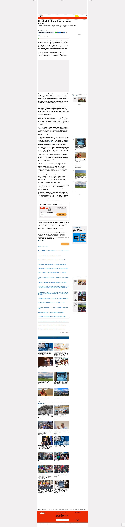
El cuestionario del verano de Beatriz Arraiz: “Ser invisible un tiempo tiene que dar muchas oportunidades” (45, 398)
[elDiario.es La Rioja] (46, 513)
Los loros (56, 366)
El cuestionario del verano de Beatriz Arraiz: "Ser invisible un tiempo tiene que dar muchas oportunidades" (80, 160)
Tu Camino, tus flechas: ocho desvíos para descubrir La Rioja (45, 382)
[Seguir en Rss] (78, 520)
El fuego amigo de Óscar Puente (44, 366)
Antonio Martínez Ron (57, 355)
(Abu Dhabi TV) (51, 141)
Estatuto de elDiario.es (59, 523)
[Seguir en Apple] (76, 513)
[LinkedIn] (64, 32)
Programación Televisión (65, 509)
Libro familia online (61, 509)
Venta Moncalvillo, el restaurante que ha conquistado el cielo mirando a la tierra (76, 100)
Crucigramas (45, 509)
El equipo (47, 523)
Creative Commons (65, 523)
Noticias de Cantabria (75, 509)
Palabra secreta (79, 509)
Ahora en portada (41, 403)
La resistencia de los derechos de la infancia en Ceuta (45, 461)
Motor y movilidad (86, 509)
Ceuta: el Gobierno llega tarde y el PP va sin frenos (61, 461)
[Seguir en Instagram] (77, 520)
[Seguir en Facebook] (76, 520)
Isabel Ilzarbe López (78, 167)
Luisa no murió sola (78, 165)
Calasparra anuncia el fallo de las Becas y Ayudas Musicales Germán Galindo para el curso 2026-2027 (76, 282)
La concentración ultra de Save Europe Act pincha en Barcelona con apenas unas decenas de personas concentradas (45, 491)
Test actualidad (70, 509)
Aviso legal (70, 523)
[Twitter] (62, 32)
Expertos (82, 509)
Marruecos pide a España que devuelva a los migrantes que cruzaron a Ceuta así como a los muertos (60, 416)
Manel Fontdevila (56, 367)
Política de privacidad (75, 523)
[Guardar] (66, 32)
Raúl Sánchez (63, 355)
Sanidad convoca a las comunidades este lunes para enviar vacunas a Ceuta (61, 475)
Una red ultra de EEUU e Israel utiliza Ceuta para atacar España (44, 353)
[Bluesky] (60, 32)
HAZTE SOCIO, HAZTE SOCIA (62, 519)
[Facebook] (58, 32)
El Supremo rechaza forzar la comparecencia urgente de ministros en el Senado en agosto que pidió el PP (45, 416)
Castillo (51, 509)
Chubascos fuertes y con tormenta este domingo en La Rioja (80, 177)
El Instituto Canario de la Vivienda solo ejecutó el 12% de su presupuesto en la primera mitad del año (76, 299)
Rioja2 (39, 35)
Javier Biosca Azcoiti (41, 354)
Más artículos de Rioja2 (42, 369)
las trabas (49, 40)
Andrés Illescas (40, 434)
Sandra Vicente (40, 493)
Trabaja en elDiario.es (52, 523)
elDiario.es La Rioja (41, 240)
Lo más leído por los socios (43, 341)
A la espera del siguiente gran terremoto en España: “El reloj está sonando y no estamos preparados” (61, 353)
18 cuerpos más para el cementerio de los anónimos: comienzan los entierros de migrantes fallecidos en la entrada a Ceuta (45, 431)
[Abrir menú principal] (86, 15)
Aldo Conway (40, 367)
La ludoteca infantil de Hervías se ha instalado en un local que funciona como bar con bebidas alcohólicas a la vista (61, 383)
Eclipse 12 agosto (48, 509)
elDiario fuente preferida (55, 509)
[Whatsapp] (56, 32)
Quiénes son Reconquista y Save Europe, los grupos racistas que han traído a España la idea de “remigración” (61, 491)
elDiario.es (55, 477)
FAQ (80, 523)
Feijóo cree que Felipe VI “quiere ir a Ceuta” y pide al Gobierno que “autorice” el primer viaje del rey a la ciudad (61, 431)
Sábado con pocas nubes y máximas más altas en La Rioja (61, 397)
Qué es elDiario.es (42, 523)
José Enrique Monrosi (41, 478)
